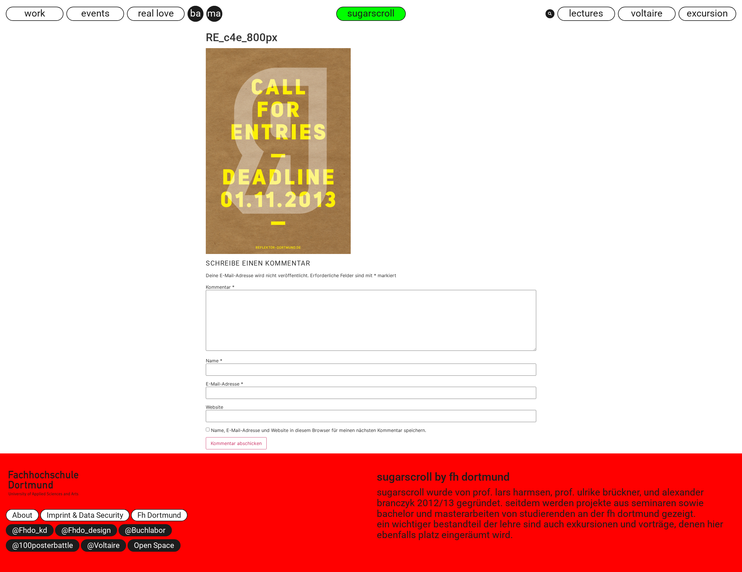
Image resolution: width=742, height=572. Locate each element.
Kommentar (220, 287)
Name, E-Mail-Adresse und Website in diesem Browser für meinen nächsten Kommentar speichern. (318, 430)
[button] (549, 13)
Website (214, 407)
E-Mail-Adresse (224, 384)
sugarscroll (404, 476)
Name (214, 360)
